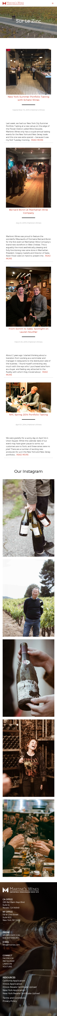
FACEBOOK (8, 958)
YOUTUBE (7, 966)
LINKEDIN (7, 964)
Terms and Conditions (14, 998)
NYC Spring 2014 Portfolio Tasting (28, 414)
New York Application (14, 990)
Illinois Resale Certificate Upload (20, 987)
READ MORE (37, 140)
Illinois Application (12, 984)
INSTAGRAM (8, 961)
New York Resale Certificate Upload (21, 993)
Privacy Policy (10, 1001)
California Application (14, 980)
